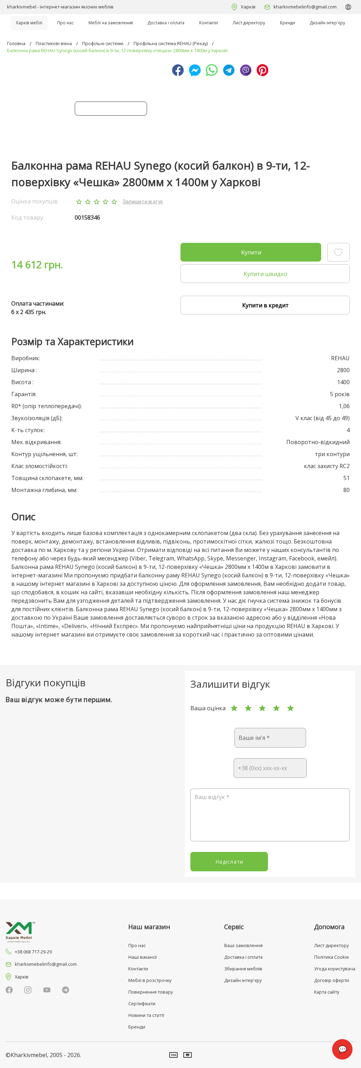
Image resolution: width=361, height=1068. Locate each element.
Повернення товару (150, 992)
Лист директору (249, 22)
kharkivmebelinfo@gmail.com (305, 7)
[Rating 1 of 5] (234, 708)
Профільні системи (102, 43)
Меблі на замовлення (110, 22)
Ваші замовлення (243, 945)
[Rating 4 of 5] (276, 708)
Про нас (65, 22)
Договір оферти (331, 980)
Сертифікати (141, 1003)
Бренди (287, 22)
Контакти (208, 22)
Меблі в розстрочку (149, 980)
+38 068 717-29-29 (33, 952)
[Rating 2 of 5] (248, 708)
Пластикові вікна (54, 43)
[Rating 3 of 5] (262, 708)
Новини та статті (146, 1015)
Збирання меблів (243, 968)
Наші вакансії (142, 957)
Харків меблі (29, 22)
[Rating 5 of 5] (290, 708)
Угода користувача (334, 968)
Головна (16, 43)
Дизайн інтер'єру (327, 22)
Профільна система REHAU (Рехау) (171, 43)
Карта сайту (326, 992)
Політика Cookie (331, 957)
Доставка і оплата (166, 22)
